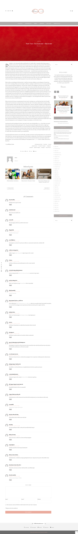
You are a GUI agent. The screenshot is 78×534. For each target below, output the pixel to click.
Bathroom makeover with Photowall (61, 135)
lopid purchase (12, 312)
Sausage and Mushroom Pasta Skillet (61, 138)
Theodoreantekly (12, 475)
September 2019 (58, 199)
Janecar (10, 322)
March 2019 (57, 211)
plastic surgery (37, 147)
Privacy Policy (57, 23)
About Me (42, 23)
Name (6, 499)
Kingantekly (11, 230)
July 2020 (56, 187)
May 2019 (56, 207)
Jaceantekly (11, 404)
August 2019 (57, 201)
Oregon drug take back (12, 180)
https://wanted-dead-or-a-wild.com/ (23, 303)
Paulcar (10, 260)
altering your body (38, 144)
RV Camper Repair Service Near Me (16, 384)
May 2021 (56, 173)
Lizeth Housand (12, 209)
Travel (35, 23)
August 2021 (57, 168)
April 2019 (57, 209)
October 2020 (57, 183)
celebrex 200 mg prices (13, 250)
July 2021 (56, 171)
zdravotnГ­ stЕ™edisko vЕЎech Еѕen (15, 407)
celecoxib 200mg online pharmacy (15, 270)
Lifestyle (20, 23)
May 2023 (56, 150)
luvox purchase (23, 283)
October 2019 (57, 197)
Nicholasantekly (12, 290)
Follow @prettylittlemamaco (63, 123)
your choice (48, 147)
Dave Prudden (12, 199)
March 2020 (57, 193)
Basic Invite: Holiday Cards (28, 180)
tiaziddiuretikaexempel (13, 233)
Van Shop (11, 424)
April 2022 (57, 158)
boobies (45, 144)
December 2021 (58, 162)
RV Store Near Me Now (13, 455)
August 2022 (57, 156)
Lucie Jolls (11, 220)
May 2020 (57, 191)
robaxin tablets (25, 377)
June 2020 (57, 189)
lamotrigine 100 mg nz (24, 315)
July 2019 (56, 203)
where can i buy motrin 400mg (24, 273)
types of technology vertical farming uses (17, 342)
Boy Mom (36, 139)
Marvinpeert (11, 332)
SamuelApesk (11, 444)
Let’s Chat (48, 23)
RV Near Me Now (12, 434)
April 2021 (57, 175)
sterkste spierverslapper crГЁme (15, 478)
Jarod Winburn (12, 240)
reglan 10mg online (18, 253)
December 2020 (58, 179)
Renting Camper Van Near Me (15, 364)
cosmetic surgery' (42, 146)
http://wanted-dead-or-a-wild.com (16, 300)
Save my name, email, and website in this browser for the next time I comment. (22, 504)
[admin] (10, 159)
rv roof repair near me (13, 354)
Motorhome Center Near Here (15, 465)
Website (39, 499)
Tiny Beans (56, 137)
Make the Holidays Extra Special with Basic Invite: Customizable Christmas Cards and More (63, 133)
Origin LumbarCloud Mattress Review (61, 130)
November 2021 (58, 164)
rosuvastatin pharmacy (13, 374)
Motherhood (28, 23)
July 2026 (56, 146)
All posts (16, 160)
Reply (10, 204)
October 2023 (57, 148)
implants (49, 146)
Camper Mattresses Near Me (14, 394)
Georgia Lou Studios (44, 532)
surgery (43, 147)
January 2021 (57, 177)
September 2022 (58, 154)
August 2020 (57, 185)
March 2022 (57, 160)
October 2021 (57, 166)
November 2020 (58, 181)
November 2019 (58, 195)
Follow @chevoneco (39, 523)
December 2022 (58, 152)
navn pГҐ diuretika (12, 293)
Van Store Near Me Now (13, 414)
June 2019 (56, 205)
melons (31, 147)
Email (22, 499)
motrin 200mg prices (13, 280)
